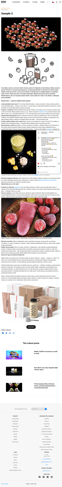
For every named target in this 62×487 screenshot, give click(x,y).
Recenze (47, 421)
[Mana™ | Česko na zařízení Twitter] (44, 477)
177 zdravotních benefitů (46, 434)
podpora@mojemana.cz (46, 461)
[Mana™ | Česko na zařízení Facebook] (40, 477)
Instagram (36, 175)
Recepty (46, 436)
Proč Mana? (26, 2)
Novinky (15, 457)
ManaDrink (17, 187)
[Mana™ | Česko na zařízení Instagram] (48, 477)
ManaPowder (42, 112)
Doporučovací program (47, 431)
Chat (47, 464)
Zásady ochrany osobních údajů (46, 447)
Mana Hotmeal (15, 426)
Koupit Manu (31, 327)
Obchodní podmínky (46, 441)
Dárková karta (15, 441)
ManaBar (15, 429)
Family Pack (15, 431)
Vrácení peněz (46, 444)
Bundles (15, 434)
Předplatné (46, 426)
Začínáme (46, 418)
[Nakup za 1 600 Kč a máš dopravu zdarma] (60, 2)
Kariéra (15, 465)
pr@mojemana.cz (47, 470)
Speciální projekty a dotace (15, 470)
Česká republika (4, 483)
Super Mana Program (46, 429)
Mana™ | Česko (30, 483)
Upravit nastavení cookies (46, 449)
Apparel (15, 439)
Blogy (15, 460)
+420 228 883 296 (47, 459)
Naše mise (15, 462)
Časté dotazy (47, 423)
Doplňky (42, 2)
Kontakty (15, 467)
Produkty (35, 2)
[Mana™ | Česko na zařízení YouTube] (52, 477)
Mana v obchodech (46, 439)
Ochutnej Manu (16, 2)
